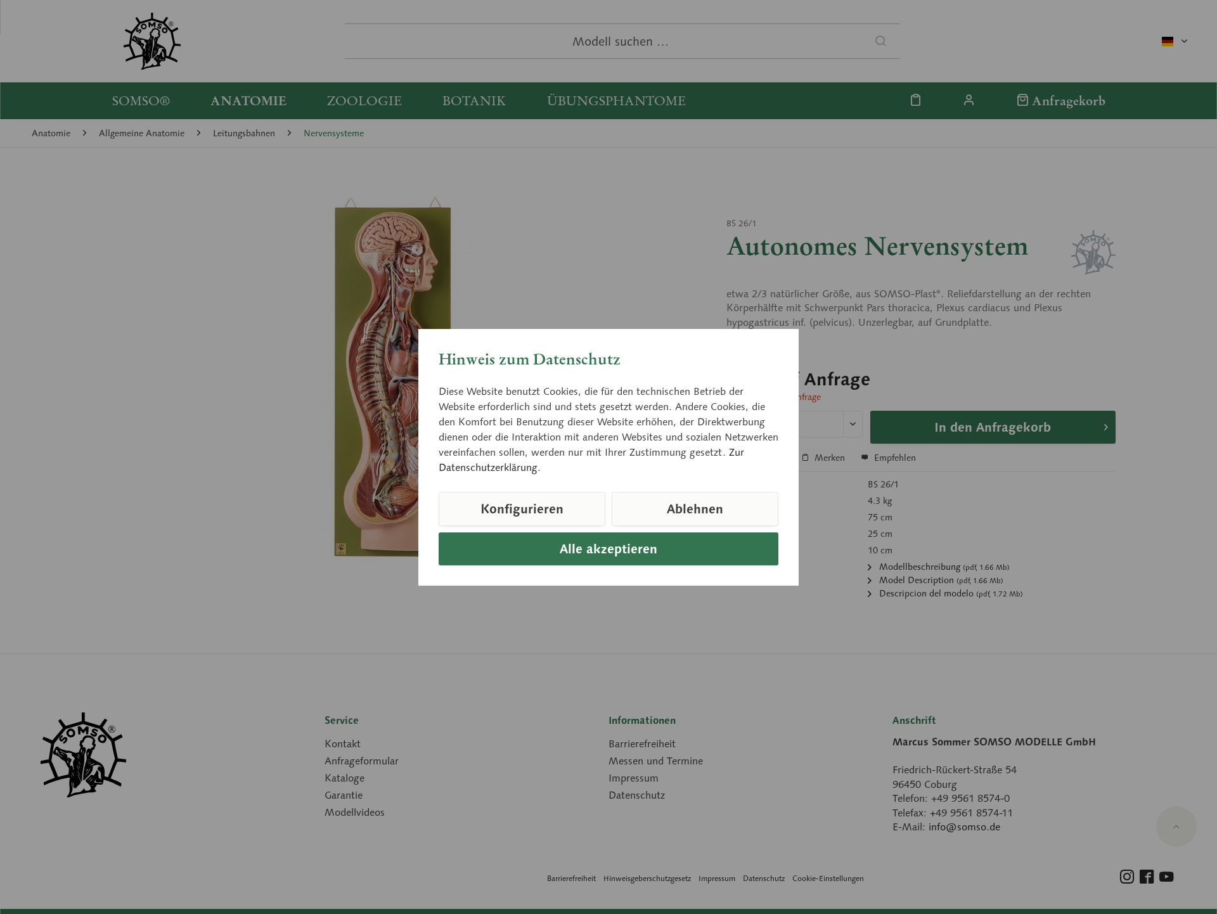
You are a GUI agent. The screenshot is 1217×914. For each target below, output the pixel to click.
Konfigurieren (521, 509)
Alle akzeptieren (608, 549)
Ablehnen (695, 509)
